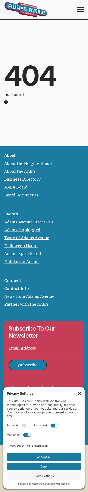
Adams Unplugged (22, 229)
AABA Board (15, 187)
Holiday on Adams (22, 261)
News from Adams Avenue (29, 296)
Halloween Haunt (21, 245)
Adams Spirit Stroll (22, 253)
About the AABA (19, 171)
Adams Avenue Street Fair (28, 222)
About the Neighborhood (28, 163)
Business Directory (22, 179)
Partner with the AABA (26, 304)
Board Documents (21, 195)
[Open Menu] (80, 9)
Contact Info (16, 288)
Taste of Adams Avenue (26, 237)
